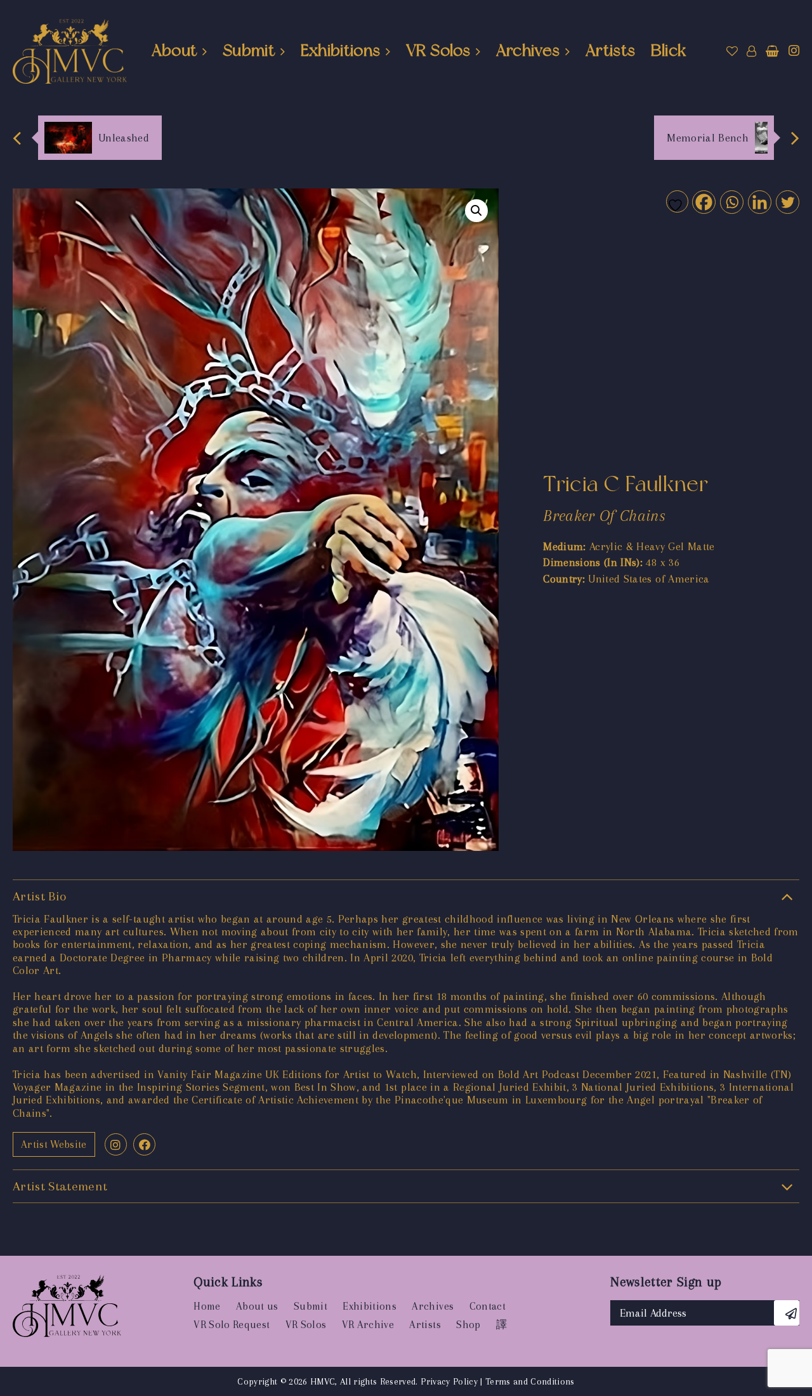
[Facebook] (703, 201)
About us (257, 1306)
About (174, 50)
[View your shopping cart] (772, 51)
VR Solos (438, 50)
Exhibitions (341, 50)
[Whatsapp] (731, 201)
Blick (668, 50)
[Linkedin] (759, 201)
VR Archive (368, 1325)
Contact (487, 1306)
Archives (528, 50)
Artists (610, 50)
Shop (468, 1325)
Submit (249, 50)
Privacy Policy (449, 1381)
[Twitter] (787, 201)
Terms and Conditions (530, 1381)
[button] (476, 210)
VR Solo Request (231, 1325)
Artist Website (54, 1144)
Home (206, 1306)
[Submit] (786, 1313)
